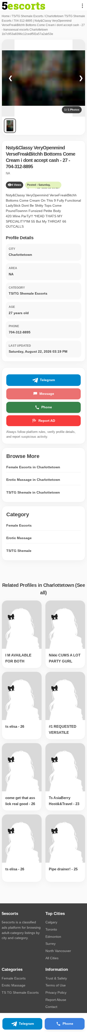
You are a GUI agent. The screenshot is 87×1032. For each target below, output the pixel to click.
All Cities (51, 958)
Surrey (50, 944)
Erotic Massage (19, 538)
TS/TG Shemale (18, 551)
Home (6, 16)
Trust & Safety (56, 978)
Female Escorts (19, 525)
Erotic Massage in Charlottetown (33, 480)
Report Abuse (55, 1000)
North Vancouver (58, 951)
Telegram (47, 380)
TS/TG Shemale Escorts (27, 16)
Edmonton (53, 937)
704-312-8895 (19, 166)
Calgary (51, 922)
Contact (51, 1007)
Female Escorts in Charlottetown (33, 467)
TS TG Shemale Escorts (20, 992)
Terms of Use (55, 985)
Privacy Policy (55, 992)
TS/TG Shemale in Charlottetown (33, 492)
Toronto (51, 929)
